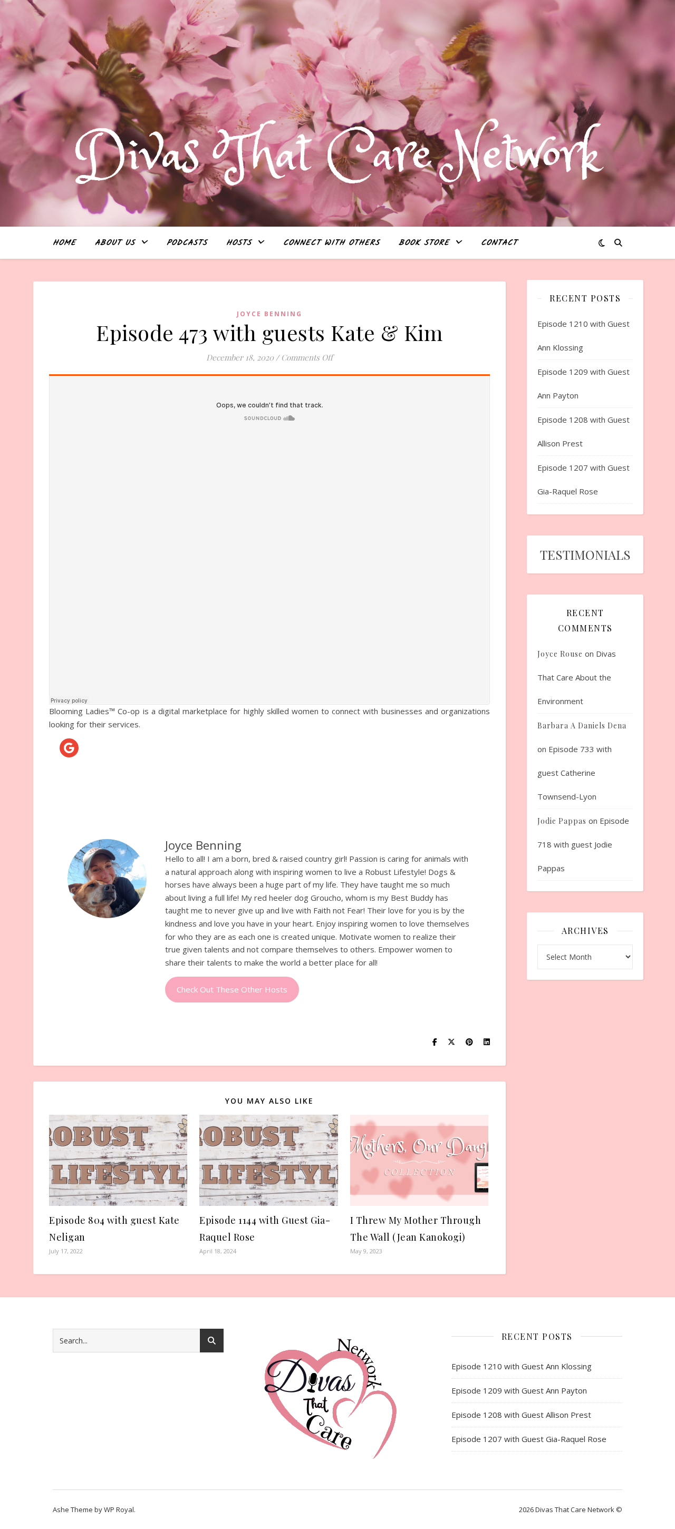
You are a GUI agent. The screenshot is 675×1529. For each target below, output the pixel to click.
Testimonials (585, 554)
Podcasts (187, 243)
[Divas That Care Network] (337, 156)
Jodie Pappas (561, 821)
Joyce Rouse (560, 654)
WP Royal (119, 1509)
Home (64, 243)
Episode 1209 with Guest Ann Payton (519, 1390)
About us (115, 243)
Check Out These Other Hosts (232, 989)
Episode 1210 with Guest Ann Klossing (521, 1366)
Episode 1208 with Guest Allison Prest (521, 1414)
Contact (499, 243)
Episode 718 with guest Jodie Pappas (583, 844)
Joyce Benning (269, 313)
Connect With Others (331, 243)
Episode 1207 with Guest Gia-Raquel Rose (528, 1439)
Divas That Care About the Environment (576, 677)
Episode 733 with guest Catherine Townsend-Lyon (574, 773)
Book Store (424, 243)
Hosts (239, 243)
